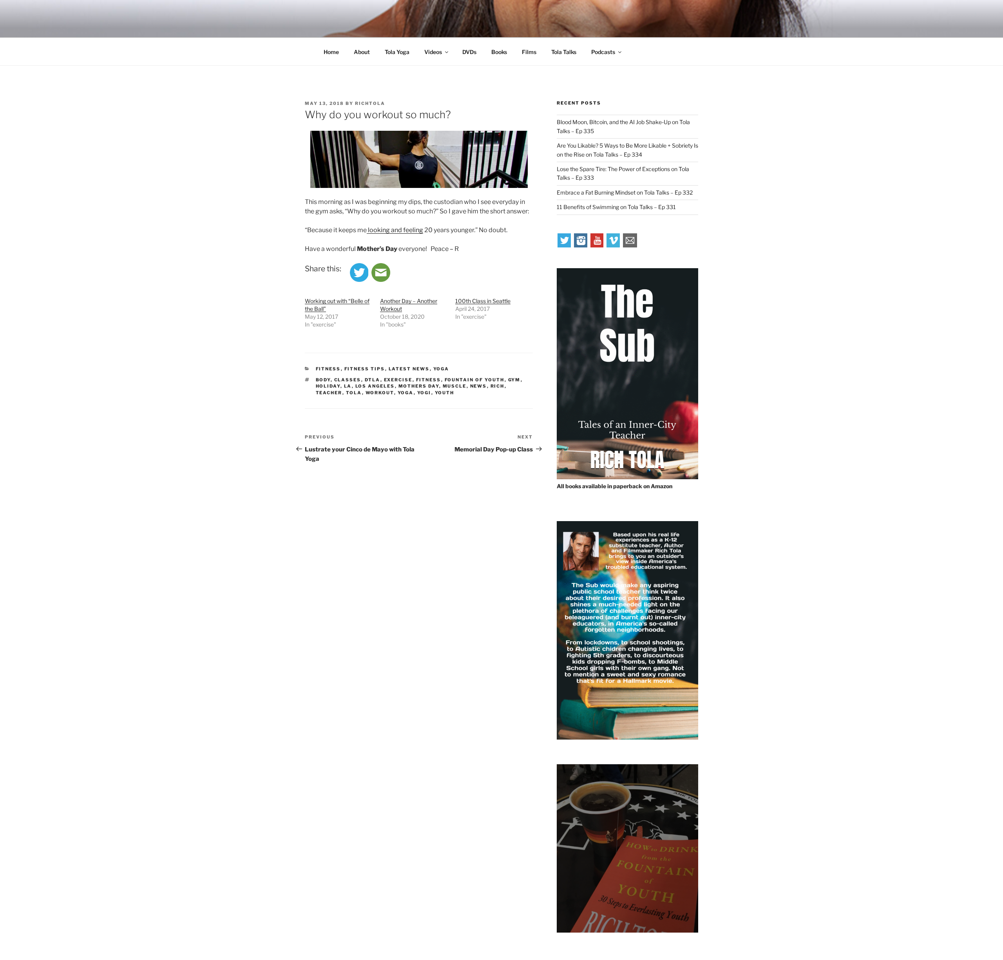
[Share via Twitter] (359, 279)
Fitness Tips (364, 369)
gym (514, 380)
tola (354, 392)
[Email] (630, 245)
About (362, 52)
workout (380, 392)
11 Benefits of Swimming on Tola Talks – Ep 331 (616, 207)
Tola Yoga (397, 52)
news (478, 386)
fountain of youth (475, 380)
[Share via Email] (380, 279)
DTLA (372, 380)
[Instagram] (581, 245)
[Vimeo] (614, 245)
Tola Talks (563, 52)
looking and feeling (395, 230)
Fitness (328, 369)
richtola (370, 103)
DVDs (469, 52)
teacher (329, 392)
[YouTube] (597, 245)
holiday (328, 386)
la (348, 386)
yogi (424, 392)
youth (444, 392)
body (323, 380)
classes (347, 380)
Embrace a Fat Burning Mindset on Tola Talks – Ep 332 (625, 192)
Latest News (409, 369)
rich (498, 386)
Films (529, 52)
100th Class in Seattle (483, 301)
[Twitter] (565, 245)
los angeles (375, 386)
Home (331, 52)
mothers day (418, 386)
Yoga (441, 369)
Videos (433, 52)
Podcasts (603, 52)
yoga (406, 392)
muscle (455, 386)
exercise (398, 380)
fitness (428, 380)
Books (499, 52)
